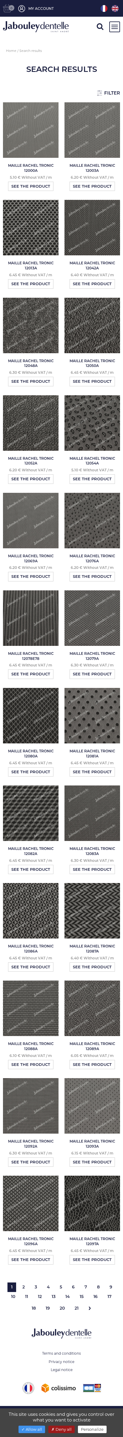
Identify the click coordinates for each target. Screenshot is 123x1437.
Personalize (92, 1429)
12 (40, 1296)
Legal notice (62, 1369)
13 (54, 1296)
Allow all (33, 1429)
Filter (111, 93)
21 (77, 1308)
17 (109, 1296)
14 (67, 1296)
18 (34, 1308)
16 (95, 1296)
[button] (100, 27)
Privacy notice (61, 1361)
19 (48, 1308)
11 (26, 1296)
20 (62, 1308)
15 (82, 1296)
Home (11, 51)
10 (13, 1296)
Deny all (63, 1429)
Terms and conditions (61, 1353)
